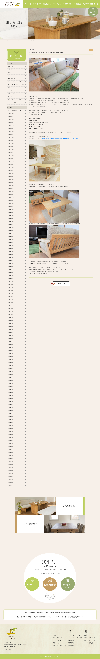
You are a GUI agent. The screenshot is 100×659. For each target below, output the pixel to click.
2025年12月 (11, 137)
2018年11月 (11, 392)
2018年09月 (11, 398)
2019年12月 (11, 353)
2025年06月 (11, 155)
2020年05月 (11, 338)
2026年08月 (11, 113)
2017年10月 (11, 431)
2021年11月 (11, 284)
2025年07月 (11, 152)
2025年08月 (11, 149)
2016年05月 (11, 482)
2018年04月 (11, 413)
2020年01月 (11, 350)
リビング (10, 72)
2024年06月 (11, 191)
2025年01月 (11, 170)
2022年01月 (11, 278)
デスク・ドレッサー (13, 87)
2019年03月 (11, 380)
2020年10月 (11, 323)
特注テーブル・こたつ (14, 93)
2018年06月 (11, 407)
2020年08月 (11, 329)
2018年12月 (11, 389)
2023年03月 (11, 236)
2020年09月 (11, 326)
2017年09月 (11, 434)
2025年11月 (11, 140)
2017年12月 (11, 425)
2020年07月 (11, 332)
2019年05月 (11, 374)
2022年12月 (11, 245)
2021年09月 (11, 290)
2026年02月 (11, 131)
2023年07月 (11, 224)
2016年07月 (11, 476)
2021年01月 (11, 314)
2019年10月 (11, 359)
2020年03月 (11, 344)
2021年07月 (11, 296)
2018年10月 (11, 395)
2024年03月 (11, 200)
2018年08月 (11, 401)
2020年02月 (11, 347)
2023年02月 (11, 239)
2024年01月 (11, 206)
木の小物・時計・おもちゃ (15, 102)
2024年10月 (11, 179)
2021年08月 (11, 293)
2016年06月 (11, 479)
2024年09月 (11, 182)
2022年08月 (11, 257)
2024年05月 (11, 194)
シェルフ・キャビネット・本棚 (16, 84)
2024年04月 (11, 197)
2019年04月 (11, 377)
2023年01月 (11, 242)
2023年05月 (11, 230)
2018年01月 (11, 422)
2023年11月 (11, 212)
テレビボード (11, 78)
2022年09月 (11, 254)
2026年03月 (11, 128)
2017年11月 (11, 428)
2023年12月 (11, 209)
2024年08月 (11, 185)
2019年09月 (11, 362)
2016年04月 (11, 485)
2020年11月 (11, 320)
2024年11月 (11, 176)
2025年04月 (11, 161)
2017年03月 (11, 452)
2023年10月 (11, 215)
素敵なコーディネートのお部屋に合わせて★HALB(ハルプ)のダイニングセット (61, 138)
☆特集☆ (10, 69)
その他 (10, 96)
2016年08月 (11, 473)
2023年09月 (11, 218)
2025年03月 (11, 164)
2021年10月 (11, 287)
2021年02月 (11, 311)
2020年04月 (11, 341)
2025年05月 (11, 158)
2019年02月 (11, 383)
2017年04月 (11, 449)
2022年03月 (11, 272)
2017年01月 (11, 458)
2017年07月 (11, 440)
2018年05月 (11, 410)
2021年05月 (11, 302)
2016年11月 (11, 464)
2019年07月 (11, 368)
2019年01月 (11, 386)
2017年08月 (11, 437)
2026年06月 (11, 119)
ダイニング (11, 75)
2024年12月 (11, 173)
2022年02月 (11, 275)
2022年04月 (11, 269)
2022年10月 (11, 251)
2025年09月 (11, 146)
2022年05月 (11, 266)
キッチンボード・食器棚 (14, 81)
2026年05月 (11, 122)
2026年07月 (11, 116)
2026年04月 (11, 125)
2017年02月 (11, 455)
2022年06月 (11, 263)
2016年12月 (11, 461)
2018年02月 (11, 419)
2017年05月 (11, 446)
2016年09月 (11, 470)
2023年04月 (11, 233)
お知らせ (10, 66)
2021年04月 (11, 305)
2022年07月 (11, 260)
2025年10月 (11, 143)
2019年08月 (11, 365)
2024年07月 (11, 188)
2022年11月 (11, 248)
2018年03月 (11, 416)
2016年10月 (11, 467)
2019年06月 (11, 371)
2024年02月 (11, 203)
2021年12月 (11, 281)
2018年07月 (11, 404)
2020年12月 (11, 317)
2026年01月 (11, 134)
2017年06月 (11, 443)
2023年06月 (11, 227)
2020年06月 (11, 335)
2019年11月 (11, 356)
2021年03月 (11, 308)
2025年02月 (11, 167)
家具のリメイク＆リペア (14, 99)
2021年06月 (11, 299)
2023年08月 (11, 221)
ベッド (10, 90)
